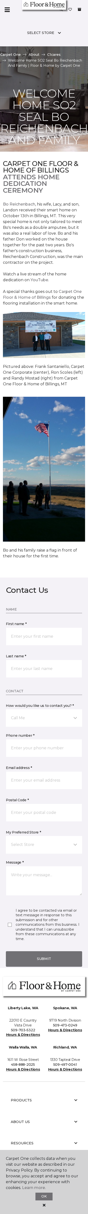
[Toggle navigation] (7, 10)
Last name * (16, 656)
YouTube (39, 280)
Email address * (19, 767)
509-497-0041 (65, 1064)
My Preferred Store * (23, 832)
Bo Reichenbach (19, 204)
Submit (44, 959)
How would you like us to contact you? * (40, 705)
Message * (14, 862)
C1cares (54, 54)
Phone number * (20, 735)
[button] (61, 9)
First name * (16, 624)
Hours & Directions (23, 1034)
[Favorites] (70, 9)
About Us (20, 1122)
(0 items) (79, 9)
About (34, 54)
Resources (22, 1143)
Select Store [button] (40, 33)
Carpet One (10, 54)
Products (21, 1100)
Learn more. (34, 1187)
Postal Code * (17, 800)
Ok (43, 1196)
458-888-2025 (23, 1064)
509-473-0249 (65, 1025)
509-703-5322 (23, 1030)
